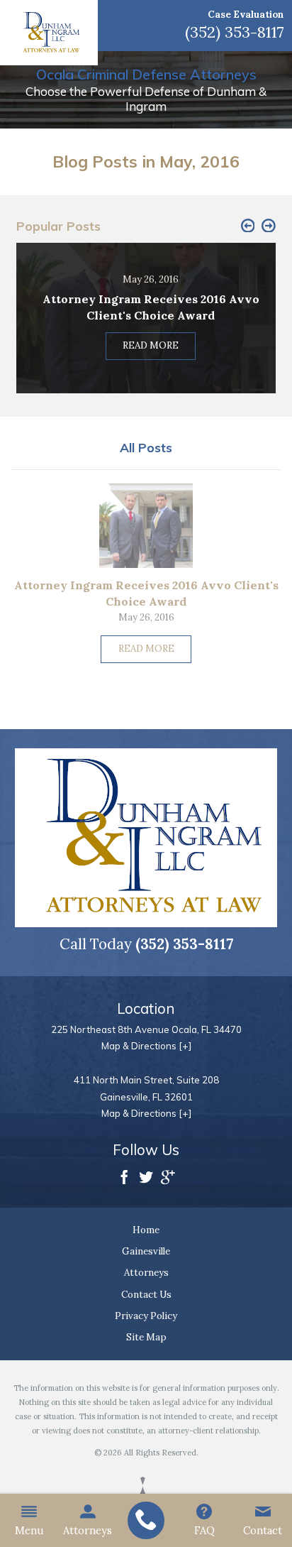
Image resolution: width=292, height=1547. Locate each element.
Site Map (146, 1337)
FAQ (204, 1530)
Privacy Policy (146, 1316)
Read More (146, 649)
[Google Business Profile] (168, 1178)
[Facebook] (124, 1178)
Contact (262, 1530)
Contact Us (146, 1295)
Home (146, 1230)
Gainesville (146, 1251)
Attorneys (87, 1530)
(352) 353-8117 (234, 32)
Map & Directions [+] (146, 1045)
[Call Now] (146, 1521)
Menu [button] (29, 1530)
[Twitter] (146, 1178)
